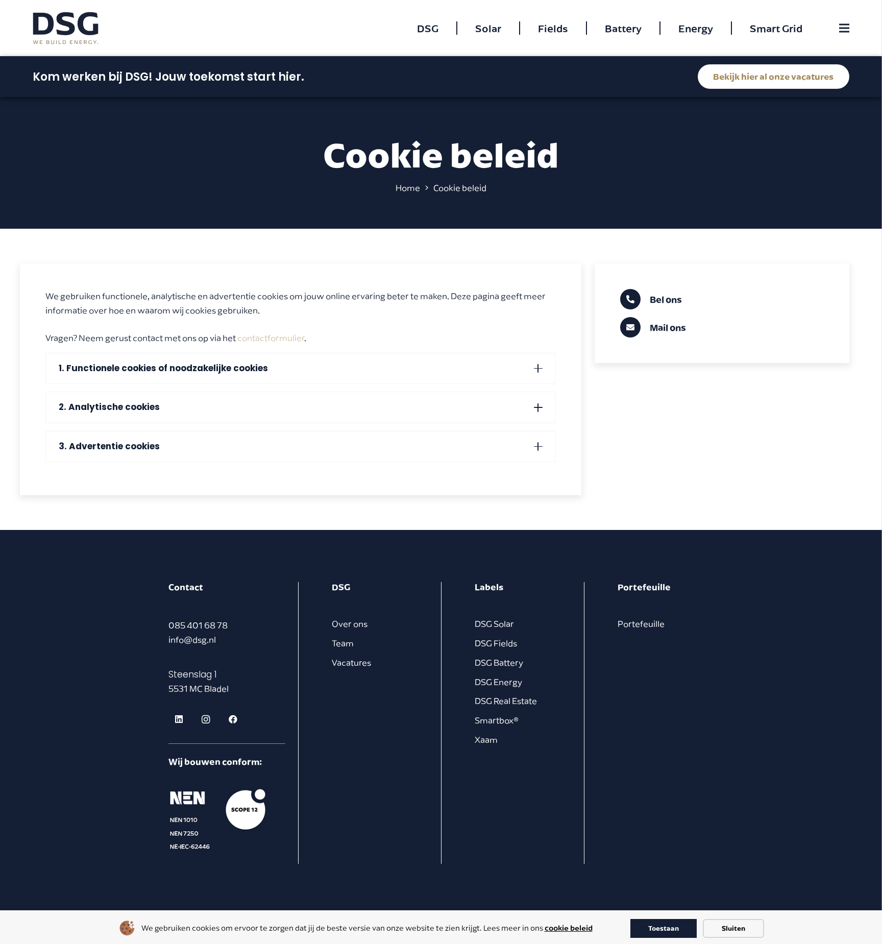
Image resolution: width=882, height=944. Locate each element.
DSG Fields (496, 643)
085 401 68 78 (198, 625)
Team (343, 643)
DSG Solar (494, 624)
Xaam (486, 740)
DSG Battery (499, 663)
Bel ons (666, 299)
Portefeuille (641, 624)
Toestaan (663, 928)
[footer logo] (219, 819)
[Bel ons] (635, 299)
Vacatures (351, 663)
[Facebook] (233, 720)
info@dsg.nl (192, 640)
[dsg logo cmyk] (66, 28)
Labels (489, 587)
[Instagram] (206, 720)
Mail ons (668, 327)
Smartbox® (497, 720)
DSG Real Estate (506, 701)
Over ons (350, 624)
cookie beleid (569, 928)
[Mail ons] (635, 327)
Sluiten (733, 928)
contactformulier (270, 338)
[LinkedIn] (179, 720)
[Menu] (844, 28)
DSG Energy (498, 682)
